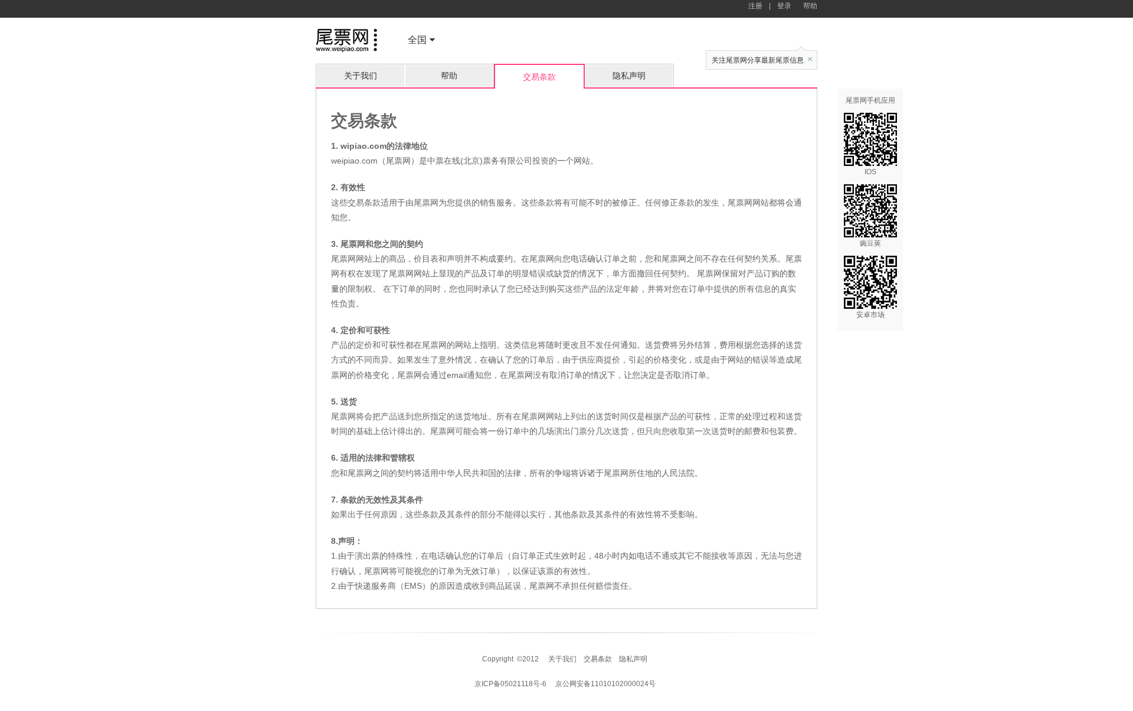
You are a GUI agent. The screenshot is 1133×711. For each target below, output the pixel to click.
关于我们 (360, 75)
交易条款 (598, 659)
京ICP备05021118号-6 (510, 684)
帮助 (810, 6)
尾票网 (346, 41)
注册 (755, 6)
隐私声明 (629, 75)
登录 (784, 6)
